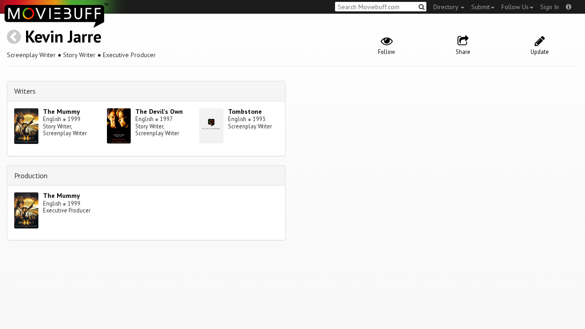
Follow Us (515, 7)
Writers (25, 91)
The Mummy (61, 111)
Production (31, 175)
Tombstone (245, 111)
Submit (480, 7)
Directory (446, 7)
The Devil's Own (159, 111)
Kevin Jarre (63, 36)
